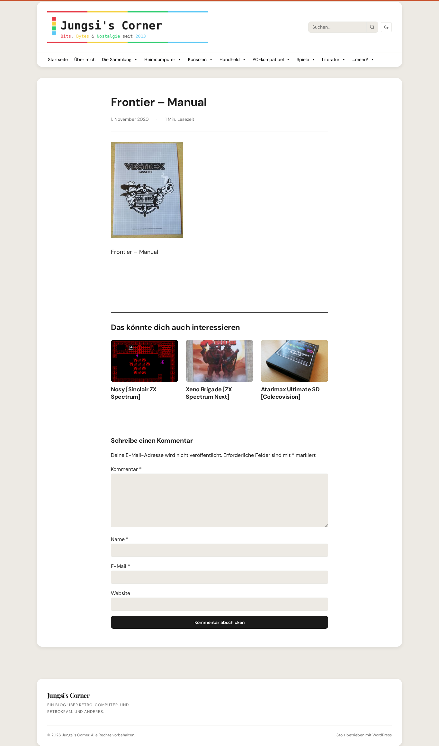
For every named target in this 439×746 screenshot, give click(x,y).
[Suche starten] (372, 27)
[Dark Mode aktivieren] (386, 27)
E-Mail (120, 566)
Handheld (230, 59)
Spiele (303, 59)
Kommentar (126, 469)
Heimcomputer (159, 59)
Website (120, 593)
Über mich (84, 59)
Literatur (330, 59)
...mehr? (360, 59)
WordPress (382, 735)
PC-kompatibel (268, 59)
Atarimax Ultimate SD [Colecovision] (290, 393)
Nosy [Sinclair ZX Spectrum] (134, 393)
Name (120, 539)
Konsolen (197, 59)
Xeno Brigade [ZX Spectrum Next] (209, 393)
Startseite (58, 59)
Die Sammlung (116, 59)
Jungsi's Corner (75, 735)
